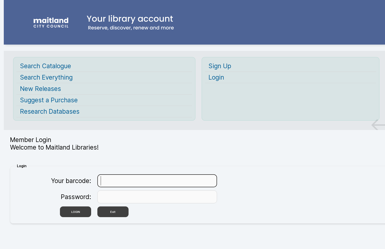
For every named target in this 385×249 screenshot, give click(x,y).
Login (216, 77)
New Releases (40, 89)
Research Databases (50, 111)
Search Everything (46, 77)
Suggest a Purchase (49, 100)
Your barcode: (71, 181)
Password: (76, 197)
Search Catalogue (45, 66)
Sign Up (220, 66)
